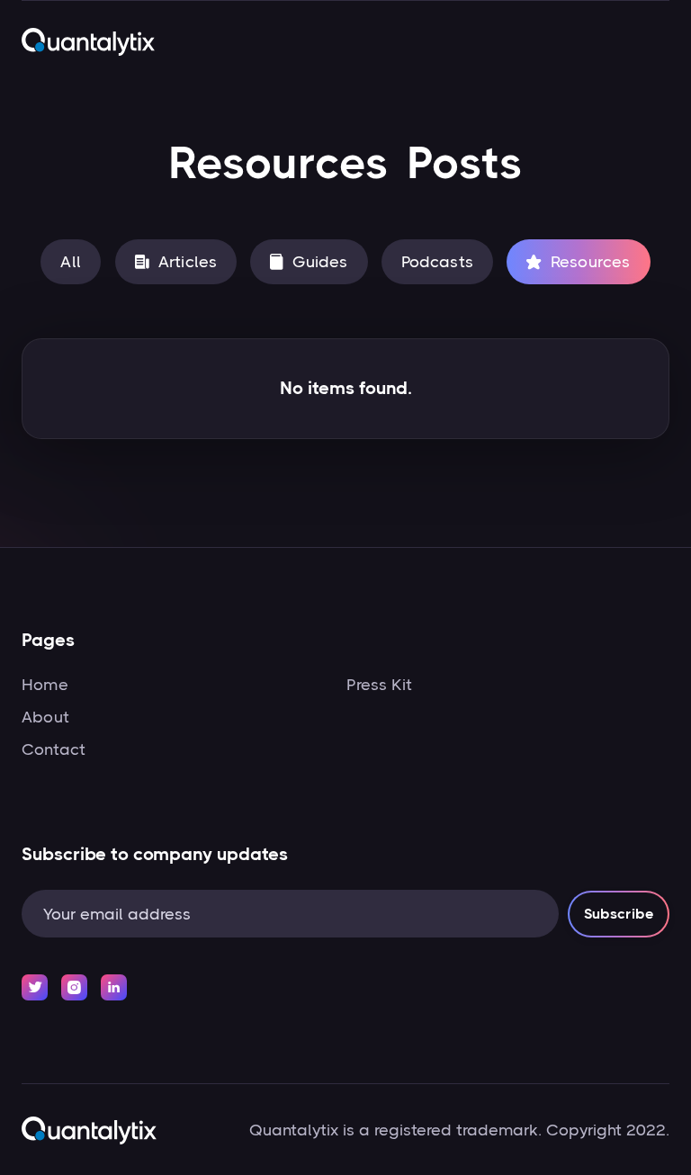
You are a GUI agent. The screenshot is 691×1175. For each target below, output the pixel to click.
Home (45, 685)
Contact (53, 749)
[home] (88, 41)
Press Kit (379, 685)
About (45, 717)
